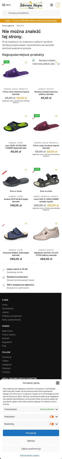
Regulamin (7, 342)
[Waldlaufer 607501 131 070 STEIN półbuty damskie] (46, 233)
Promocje (23, 89)
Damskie (7, 89)
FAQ (4, 346)
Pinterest (6, 368)
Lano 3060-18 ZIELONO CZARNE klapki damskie (16, 146)
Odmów (31, 440)
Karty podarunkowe (11, 319)
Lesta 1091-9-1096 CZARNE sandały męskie (46, 200)
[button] (57, 383)
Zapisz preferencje (31, 448)
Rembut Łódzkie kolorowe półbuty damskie (46, 93)
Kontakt (5, 338)
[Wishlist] (26, 62)
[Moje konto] (51, 5)
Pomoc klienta (8, 334)
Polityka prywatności (12, 316)
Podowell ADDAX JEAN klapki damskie (16, 254)
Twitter (5, 361)
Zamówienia (7, 308)
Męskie (37, 196)
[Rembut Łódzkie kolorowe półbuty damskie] (46, 72)
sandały (54, 196)
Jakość (5, 312)
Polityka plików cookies (29, 455)
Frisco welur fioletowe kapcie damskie (16, 93)
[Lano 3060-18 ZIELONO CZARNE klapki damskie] (16, 126)
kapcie (15, 89)
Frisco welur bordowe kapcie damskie (46, 146)
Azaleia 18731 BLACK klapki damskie (16, 200)
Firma (4, 304)
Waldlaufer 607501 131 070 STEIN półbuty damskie (46, 254)
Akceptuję (31, 433)
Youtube (6, 372)
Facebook (7, 357)
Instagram (7, 364)
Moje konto (7, 331)
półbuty (50, 89)
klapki (20, 143)
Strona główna (8, 26)
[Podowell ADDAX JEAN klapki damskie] (16, 233)
